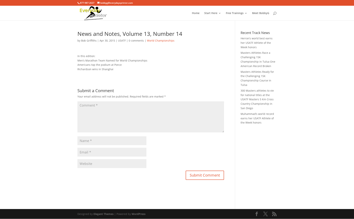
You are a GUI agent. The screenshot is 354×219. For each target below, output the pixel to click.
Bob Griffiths (89, 40)
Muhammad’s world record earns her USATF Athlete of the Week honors (257, 118)
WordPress (138, 214)
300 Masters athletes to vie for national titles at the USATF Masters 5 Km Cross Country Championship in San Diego (257, 99)
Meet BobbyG (260, 13)
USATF (122, 40)
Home (195, 13)
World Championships (160, 40)
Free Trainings (235, 13)
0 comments (136, 40)
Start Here (210, 13)
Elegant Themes (103, 214)
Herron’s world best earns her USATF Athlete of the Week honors (257, 43)
